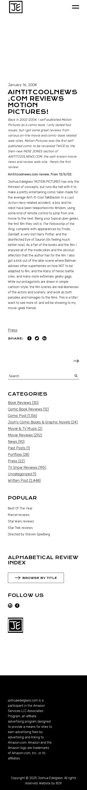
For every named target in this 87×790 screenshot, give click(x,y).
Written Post (18, 480)
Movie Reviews (20, 435)
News (12, 441)
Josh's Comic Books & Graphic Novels (39, 422)
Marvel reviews (19, 515)
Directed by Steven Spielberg (29, 534)
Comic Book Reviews (25, 409)
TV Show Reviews (22, 467)
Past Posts (16, 448)
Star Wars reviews (21, 521)
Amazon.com (17, 742)
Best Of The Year (20, 508)
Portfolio (15, 454)
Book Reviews (19, 402)
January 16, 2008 (22, 85)
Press (12, 330)
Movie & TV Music (22, 428)
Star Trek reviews (20, 528)
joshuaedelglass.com (23, 700)
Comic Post (17, 415)
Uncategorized (20, 474)
